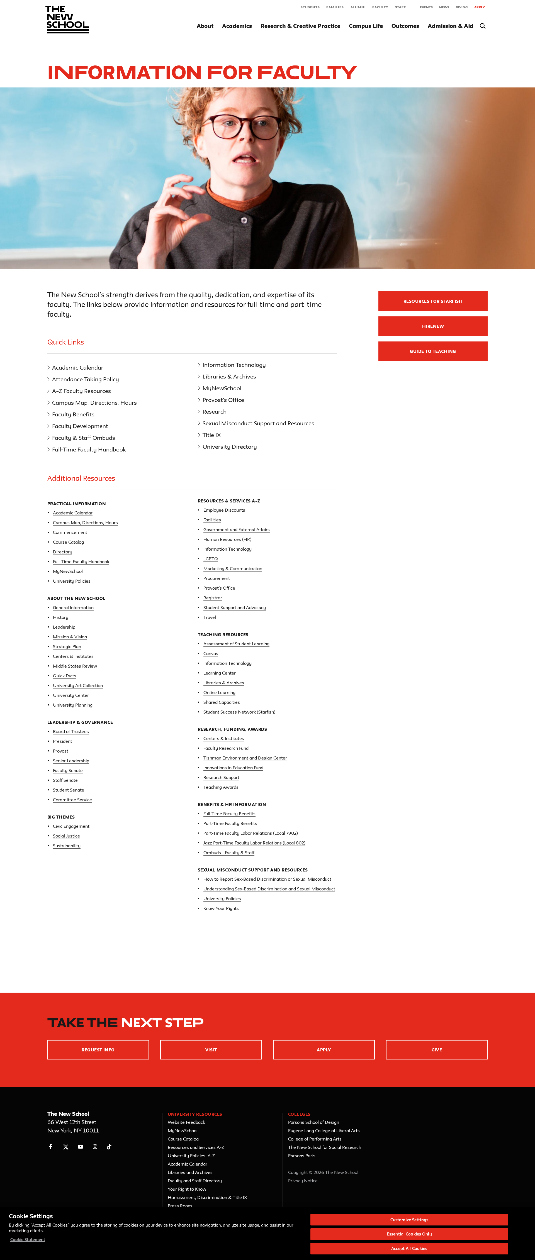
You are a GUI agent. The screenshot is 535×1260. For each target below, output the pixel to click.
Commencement (70, 532)
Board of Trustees (71, 731)
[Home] (67, 19)
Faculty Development (80, 426)
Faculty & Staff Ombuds (83, 437)
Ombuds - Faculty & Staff (228, 852)
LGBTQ (210, 558)
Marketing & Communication (232, 568)
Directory (62, 551)
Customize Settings (409, 1219)
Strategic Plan (67, 646)
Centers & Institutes (73, 656)
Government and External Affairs (236, 529)
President (62, 741)
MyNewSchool (222, 388)
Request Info (98, 1049)
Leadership (64, 626)
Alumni (358, 7)
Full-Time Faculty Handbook (89, 449)
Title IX (212, 435)
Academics (237, 26)
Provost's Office (223, 400)
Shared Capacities (221, 702)
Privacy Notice (303, 1180)
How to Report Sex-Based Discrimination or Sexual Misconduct (267, 878)
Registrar (212, 597)
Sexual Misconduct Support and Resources (258, 423)
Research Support (221, 777)
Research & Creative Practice (300, 26)
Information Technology (234, 365)
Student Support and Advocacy (234, 607)
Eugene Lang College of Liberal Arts (324, 1130)
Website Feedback (186, 1122)
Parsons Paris (301, 1155)
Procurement (216, 578)
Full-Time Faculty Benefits (229, 813)
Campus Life (366, 26)
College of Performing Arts (315, 1138)
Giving (462, 7)
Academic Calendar (77, 367)
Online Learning (219, 692)
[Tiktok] (109, 1146)
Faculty (380, 7)
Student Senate (68, 789)
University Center (71, 695)
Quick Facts (64, 675)
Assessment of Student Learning (236, 643)
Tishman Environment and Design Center (245, 757)
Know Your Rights (221, 908)
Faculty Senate (68, 770)
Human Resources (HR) (227, 539)
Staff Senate (65, 780)
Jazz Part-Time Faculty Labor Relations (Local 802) (254, 842)
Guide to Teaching (433, 351)
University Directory (230, 446)
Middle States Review (75, 665)
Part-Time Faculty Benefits (230, 823)
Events (426, 7)
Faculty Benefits (73, 414)
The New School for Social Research (324, 1147)
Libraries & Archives (229, 376)
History (60, 617)
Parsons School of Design (313, 1122)
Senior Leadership (71, 760)
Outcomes (405, 26)
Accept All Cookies (409, 1248)
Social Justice (66, 835)
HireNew (433, 326)
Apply (479, 7)
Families (335, 7)
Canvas (210, 653)
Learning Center (219, 672)
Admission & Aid (450, 26)
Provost (60, 750)
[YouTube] (80, 1147)
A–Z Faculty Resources (81, 391)
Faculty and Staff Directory (195, 1180)
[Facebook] (50, 1147)
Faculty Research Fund (226, 748)
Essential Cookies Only (409, 1234)
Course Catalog (68, 541)
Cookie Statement (27, 1239)
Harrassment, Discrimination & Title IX (207, 1197)
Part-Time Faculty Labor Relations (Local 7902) (250, 833)
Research (215, 411)
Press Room (180, 1205)
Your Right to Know (187, 1188)
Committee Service (72, 799)
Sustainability (67, 845)
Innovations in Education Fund (233, 767)
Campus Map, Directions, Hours (94, 402)
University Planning (73, 704)
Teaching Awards (221, 787)
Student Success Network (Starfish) (239, 711)
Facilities (212, 519)
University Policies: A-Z (191, 1155)
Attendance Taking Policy (85, 379)
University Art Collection (78, 685)
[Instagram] (95, 1147)
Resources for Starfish (433, 301)
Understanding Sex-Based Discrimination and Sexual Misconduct (269, 888)
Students (310, 7)
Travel (209, 617)
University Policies (72, 580)
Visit (211, 1049)
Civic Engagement (71, 826)
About (205, 26)
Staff (400, 7)
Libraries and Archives (190, 1172)
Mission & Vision (70, 636)
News (444, 7)
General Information (73, 607)
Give (437, 1049)
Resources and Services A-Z (196, 1147)
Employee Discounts (224, 509)
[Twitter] (65, 1147)
